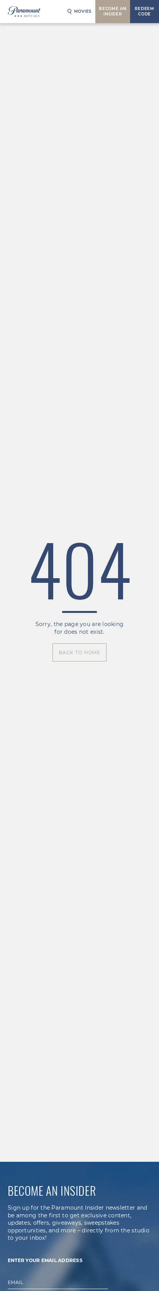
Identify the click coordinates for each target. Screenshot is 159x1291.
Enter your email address (45, 1260)
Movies (83, 11)
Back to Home (79, 652)
